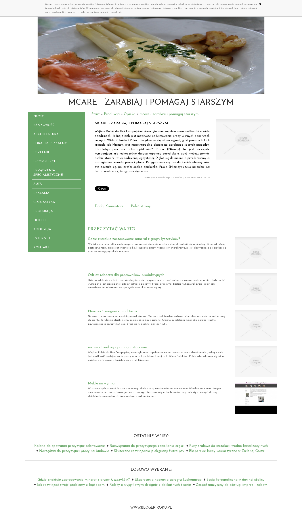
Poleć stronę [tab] (141, 206)
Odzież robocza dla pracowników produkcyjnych (126, 275)
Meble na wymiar (102, 383)
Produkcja (112, 114)
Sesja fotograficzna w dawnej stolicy (235, 480)
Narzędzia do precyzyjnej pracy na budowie (74, 451)
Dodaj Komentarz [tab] (109, 206)
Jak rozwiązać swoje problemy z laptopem (71, 485)
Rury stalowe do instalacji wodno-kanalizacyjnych (228, 446)
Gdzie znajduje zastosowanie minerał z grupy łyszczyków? (134, 239)
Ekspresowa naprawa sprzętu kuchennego (168, 480)
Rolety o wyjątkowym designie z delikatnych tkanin (150, 485)
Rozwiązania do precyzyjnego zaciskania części (147, 446)
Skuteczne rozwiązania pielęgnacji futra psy (149, 451)
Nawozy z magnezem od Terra (112, 311)
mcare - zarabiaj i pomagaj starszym (169, 114)
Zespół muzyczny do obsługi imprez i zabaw (231, 485)
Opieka (129, 114)
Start (95, 114)
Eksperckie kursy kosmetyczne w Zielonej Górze (227, 451)
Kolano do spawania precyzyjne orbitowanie (69, 446)
